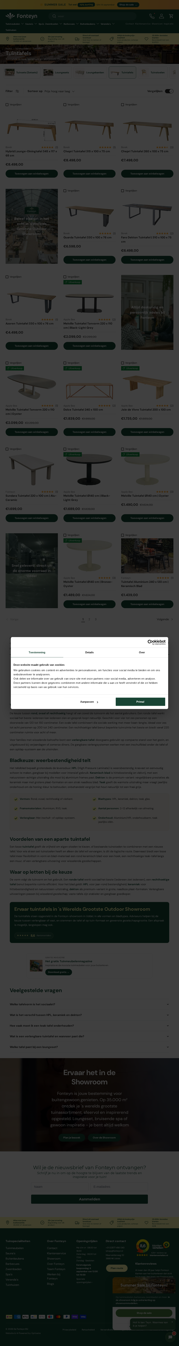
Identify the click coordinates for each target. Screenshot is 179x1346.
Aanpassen (87, 701)
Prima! (140, 701)
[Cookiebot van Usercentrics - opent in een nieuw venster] (150, 642)
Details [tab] (89, 652)
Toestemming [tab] (37, 652)
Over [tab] (142, 652)
